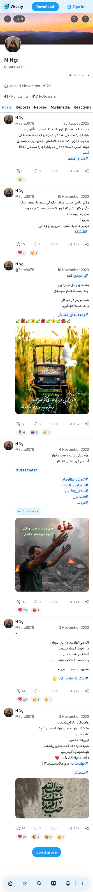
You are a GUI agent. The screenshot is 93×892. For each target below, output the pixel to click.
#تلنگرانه (80, 231)
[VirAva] (68, 883)
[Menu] (85, 19)
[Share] (87, 171)
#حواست (81, 763)
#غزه (84, 502)
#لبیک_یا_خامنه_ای (73, 677)
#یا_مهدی (80, 275)
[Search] (74, 19)
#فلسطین (80, 496)
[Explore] (24, 883)
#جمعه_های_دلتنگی (73, 314)
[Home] (10, 883)
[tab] (7, 107)
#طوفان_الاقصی (76, 490)
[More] (83, 883)
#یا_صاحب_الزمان (75, 485)
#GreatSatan (26, 470)
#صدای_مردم (78, 158)
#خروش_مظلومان (74, 479)
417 (16, 96)
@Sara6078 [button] (24, 123)
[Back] (7, 19)
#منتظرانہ (80, 772)
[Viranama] (53, 883)
